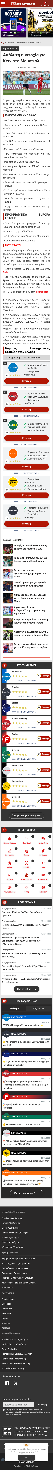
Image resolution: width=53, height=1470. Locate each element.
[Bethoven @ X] (16, 1383)
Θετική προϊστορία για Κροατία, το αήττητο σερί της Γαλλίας (30, 584)
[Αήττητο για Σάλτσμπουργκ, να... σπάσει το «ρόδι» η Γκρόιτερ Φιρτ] (8, 635)
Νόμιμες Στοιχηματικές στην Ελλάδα (18, 1259)
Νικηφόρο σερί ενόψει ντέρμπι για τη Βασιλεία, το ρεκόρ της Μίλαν (30, 598)
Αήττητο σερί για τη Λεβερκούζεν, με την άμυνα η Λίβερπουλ (29, 610)
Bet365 (15, 750)
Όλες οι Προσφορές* (24, 1193)
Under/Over (7, 1309)
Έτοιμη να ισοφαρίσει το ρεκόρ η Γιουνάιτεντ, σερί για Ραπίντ (31, 621)
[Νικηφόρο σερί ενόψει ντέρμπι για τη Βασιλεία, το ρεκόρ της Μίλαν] (8, 598)
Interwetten (17, 781)
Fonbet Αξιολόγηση (10, 1237)
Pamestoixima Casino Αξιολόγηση (17, 1354)
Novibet (15, 687)
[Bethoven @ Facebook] (7, 1383)
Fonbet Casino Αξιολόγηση (14, 1359)
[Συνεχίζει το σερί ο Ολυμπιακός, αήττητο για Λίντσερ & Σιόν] (8, 549)
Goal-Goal (6, 1304)
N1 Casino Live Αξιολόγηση (14, 1368)
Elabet (15, 703)
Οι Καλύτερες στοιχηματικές (15, 1268)
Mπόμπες (6, 1323)
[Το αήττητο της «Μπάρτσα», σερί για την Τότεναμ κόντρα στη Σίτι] (8, 648)
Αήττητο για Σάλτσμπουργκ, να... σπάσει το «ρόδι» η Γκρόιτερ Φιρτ (31, 633)
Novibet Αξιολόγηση (11, 1223)
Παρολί (5, 1318)
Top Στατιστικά (10, 48)
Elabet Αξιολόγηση (10, 1228)
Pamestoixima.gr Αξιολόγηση (15, 1233)
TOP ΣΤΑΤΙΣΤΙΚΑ (9, 43)
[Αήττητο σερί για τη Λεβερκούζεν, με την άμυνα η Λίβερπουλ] (8, 611)
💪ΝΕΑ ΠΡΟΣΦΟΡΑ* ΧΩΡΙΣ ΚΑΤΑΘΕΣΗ (21, 1124)
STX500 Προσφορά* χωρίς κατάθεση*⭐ (23, 1025)
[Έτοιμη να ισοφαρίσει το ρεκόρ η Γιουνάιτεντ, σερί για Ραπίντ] (8, 623)
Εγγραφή (26, 381)
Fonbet (15, 734)
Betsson (16, 797)
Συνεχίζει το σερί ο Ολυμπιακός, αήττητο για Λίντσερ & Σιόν (30, 547)
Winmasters (17, 765)
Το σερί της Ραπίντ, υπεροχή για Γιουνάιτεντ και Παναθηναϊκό (30, 559)
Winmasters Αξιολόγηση (12, 1247)
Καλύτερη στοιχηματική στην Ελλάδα (18, 1283)
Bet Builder (6, 1313)
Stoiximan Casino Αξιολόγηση (15, 1339)
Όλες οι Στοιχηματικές (24, 815)
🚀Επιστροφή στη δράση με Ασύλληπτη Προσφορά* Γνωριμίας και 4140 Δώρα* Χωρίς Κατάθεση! (25, 1084)
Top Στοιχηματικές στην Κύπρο (16, 1263)
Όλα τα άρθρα (24, 989)
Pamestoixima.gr (20, 718)
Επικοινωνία (7, 1287)
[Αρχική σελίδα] (1, 43)
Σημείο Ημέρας (9, 1299)
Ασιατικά (6, 1328)
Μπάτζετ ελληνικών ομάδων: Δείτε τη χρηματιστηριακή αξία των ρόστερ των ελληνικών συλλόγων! (21, 940)
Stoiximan (16, 671)
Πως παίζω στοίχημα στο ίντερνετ (17, 1278)
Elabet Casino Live (10, 1349)
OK (26, 1457)
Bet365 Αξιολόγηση (10, 1242)
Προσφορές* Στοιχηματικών (15, 1273)
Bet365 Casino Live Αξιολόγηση (16, 1363)
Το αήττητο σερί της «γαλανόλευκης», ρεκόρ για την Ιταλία (30, 573)
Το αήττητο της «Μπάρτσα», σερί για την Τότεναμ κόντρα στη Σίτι (31, 646)
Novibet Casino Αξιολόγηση (14, 1344)
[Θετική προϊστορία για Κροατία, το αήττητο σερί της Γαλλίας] (8, 586)
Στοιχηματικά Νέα (9, 908)
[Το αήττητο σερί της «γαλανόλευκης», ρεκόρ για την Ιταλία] (8, 574)
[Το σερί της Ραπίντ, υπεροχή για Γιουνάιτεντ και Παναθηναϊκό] (8, 561)
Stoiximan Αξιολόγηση (12, 1218)
